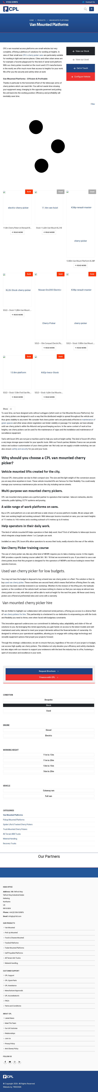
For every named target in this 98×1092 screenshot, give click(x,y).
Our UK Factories (11, 1028)
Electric (48, 735)
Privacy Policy (10, 1044)
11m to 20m (48, 760)
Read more (18, 232)
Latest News (9, 1018)
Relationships (10, 1033)
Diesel (48, 730)
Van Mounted (10, 928)
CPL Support (9, 975)
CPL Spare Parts (11, 980)
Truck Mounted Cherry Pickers (15, 829)
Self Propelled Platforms (14, 953)
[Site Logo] (11, 9)
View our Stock (82, 51)
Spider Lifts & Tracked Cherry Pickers (18, 824)
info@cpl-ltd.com (14, 916)
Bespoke (49, 700)
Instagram (15, 1062)
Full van (48, 796)
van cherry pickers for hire (15, 614)
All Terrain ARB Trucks (12, 834)
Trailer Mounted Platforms (14, 948)
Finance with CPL (47, 677)
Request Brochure (47, 671)
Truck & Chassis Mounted (14, 938)
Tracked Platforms (12, 943)
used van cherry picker (14, 582)
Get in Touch (82, 68)
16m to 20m (48, 771)
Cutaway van (48, 790)
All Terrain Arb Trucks (13, 958)
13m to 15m (48, 766)
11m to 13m (48, 755)
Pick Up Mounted (11, 933)
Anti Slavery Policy (11, 1049)
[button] (86, 9)
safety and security (20, 449)
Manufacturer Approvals (14, 991)
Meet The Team (10, 1023)
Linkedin (19, 1062)
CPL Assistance (10, 986)
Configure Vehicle (82, 76)
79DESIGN (17, 1087)
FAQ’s (7, 1001)
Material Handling (10, 839)
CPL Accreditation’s (12, 996)
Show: (5, 409)
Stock (48, 705)
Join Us (8, 1038)
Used (48, 711)
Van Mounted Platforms (13, 815)
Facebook (5, 1062)
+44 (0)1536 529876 (16, 912)
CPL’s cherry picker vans (33, 55)
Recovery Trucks (9, 843)
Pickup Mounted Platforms (13, 820)
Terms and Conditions (13, 1006)
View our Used (82, 59)
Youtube (10, 1062)
